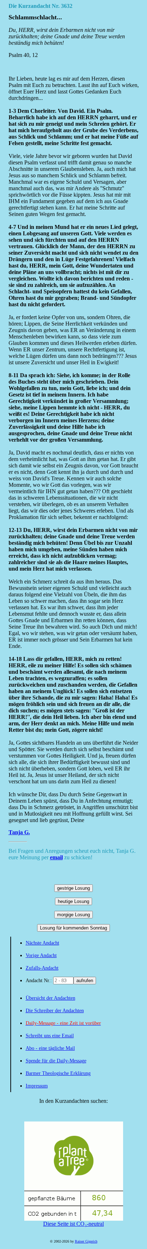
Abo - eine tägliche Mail (50, 1048)
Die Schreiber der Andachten (55, 1010)
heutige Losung (73, 901)
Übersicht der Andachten (50, 998)
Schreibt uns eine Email (50, 1035)
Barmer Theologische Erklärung (58, 1073)
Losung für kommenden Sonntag (73, 928)
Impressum (37, 1086)
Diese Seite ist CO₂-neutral (73, 1224)
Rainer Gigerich (86, 1241)
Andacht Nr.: (39, 980)
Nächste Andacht (42, 943)
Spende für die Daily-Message (56, 1060)
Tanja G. (19, 832)
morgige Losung (73, 914)
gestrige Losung (73, 888)
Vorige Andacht (41, 955)
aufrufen (84, 980)
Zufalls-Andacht (42, 968)
